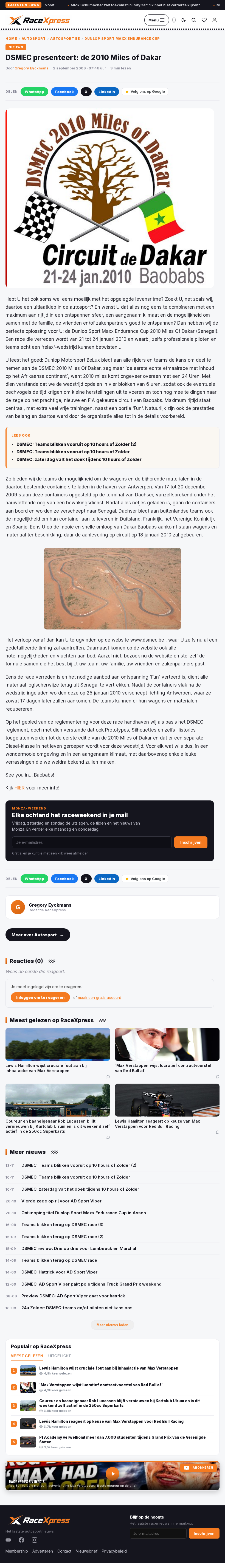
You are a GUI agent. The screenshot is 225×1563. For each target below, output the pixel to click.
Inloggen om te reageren (40, 997)
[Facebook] (21, 1540)
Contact (64, 1551)
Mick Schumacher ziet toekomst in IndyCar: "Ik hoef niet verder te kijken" (106, 5)
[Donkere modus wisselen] (183, 20)
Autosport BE (65, 38)
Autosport (34, 38)
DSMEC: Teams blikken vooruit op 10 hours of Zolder (73, 451)
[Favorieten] (204, 20)
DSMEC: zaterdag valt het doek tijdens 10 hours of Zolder (79, 459)
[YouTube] (8, 1540)
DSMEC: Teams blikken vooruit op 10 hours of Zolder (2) (76, 444)
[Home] (38, 20)
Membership (16, 1551)
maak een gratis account (99, 997)
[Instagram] (34, 1540)
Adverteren (42, 1551)
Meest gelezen (27, 1356)
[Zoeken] (194, 20)
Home (11, 38)
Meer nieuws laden (112, 1325)
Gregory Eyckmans (32, 68)
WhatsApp (34, 91)
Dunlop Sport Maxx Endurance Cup (122, 38)
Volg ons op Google (148, 91)
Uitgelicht (59, 1356)
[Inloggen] (215, 20)
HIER (20, 788)
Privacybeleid (114, 1551)
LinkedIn (107, 91)
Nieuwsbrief (86, 1551)
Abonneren (203, 1467)
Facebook (64, 91)
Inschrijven (190, 842)
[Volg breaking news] (174, 20)
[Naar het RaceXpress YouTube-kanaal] (112, 1476)
